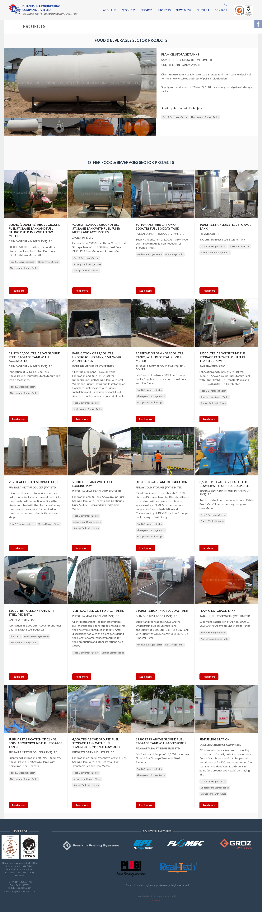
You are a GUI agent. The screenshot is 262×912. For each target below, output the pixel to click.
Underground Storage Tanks (87, 409)
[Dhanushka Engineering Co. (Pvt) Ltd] (43, 10)
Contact (221, 10)
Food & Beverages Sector (175, 117)
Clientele (203, 10)
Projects (164, 10)
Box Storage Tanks (174, 254)
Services (146, 10)
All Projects (15, 636)
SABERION (157, 900)
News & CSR (183, 10)
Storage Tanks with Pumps (86, 270)
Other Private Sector (48, 262)
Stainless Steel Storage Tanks (215, 252)
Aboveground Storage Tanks (205, 117)
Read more (18, 290)
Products (128, 10)
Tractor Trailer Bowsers (212, 521)
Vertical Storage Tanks (49, 524)
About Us (109, 10)
